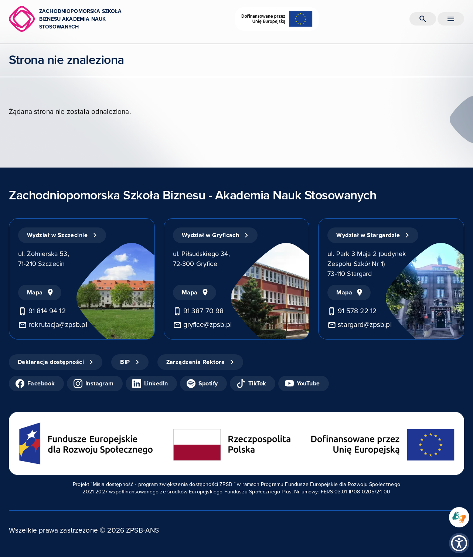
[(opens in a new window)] (459, 517)
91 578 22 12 (357, 311)
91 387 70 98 (203, 311)
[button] (459, 543)
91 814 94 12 (47, 311)
